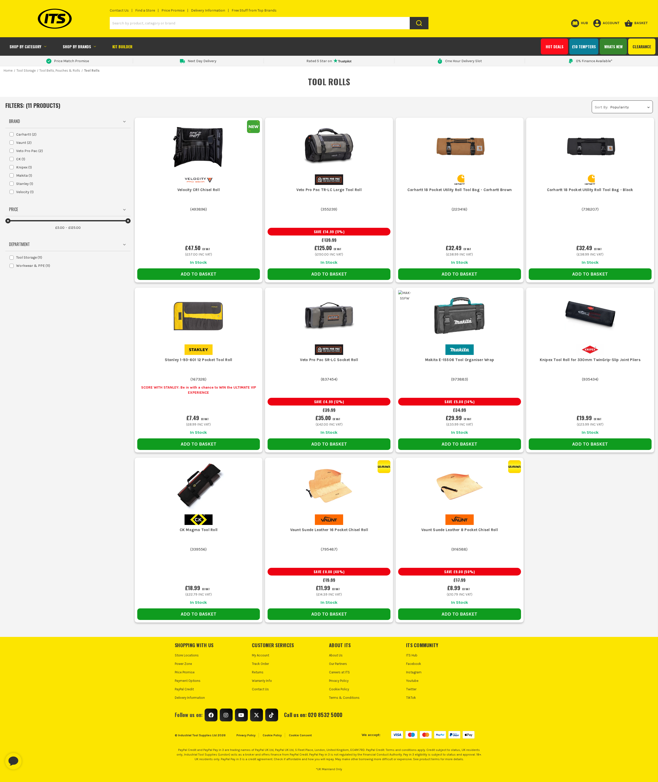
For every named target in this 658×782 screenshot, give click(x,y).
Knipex (24, 167)
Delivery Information (208, 10)
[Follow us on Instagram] (226, 715)
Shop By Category (25, 46)
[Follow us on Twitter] (256, 715)
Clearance (642, 46)
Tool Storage (29, 257)
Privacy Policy (339, 681)
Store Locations (187, 655)
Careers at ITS (339, 672)
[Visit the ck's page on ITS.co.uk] (199, 519)
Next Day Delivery (202, 61)
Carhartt (26, 134)
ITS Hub (411, 655)
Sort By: (601, 107)
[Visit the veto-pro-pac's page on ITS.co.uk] (329, 179)
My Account (260, 655)
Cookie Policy (339, 689)
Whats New (613, 46)
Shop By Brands (77, 46)
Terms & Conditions (344, 698)
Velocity (25, 192)
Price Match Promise (71, 61)
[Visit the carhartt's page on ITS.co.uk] (459, 179)
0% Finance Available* (594, 61)
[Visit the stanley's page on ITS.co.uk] (199, 349)
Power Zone (183, 664)
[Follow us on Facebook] (211, 715)
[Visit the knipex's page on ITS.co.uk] (590, 349)
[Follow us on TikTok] (271, 715)
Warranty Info (262, 681)
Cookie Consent (300, 735)
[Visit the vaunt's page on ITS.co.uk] (329, 519)
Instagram (414, 672)
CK (20, 159)
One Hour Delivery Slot (463, 61)
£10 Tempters (584, 46)
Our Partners (338, 664)
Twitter (411, 689)
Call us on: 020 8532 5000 (313, 715)
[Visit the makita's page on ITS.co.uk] (459, 349)
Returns (257, 672)
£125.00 (74, 227)
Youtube (412, 681)
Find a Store (145, 10)
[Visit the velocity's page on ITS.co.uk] (199, 179)
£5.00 (60, 227)
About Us (336, 655)
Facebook (413, 664)
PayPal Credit (184, 689)
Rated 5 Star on (319, 61)
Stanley (24, 184)
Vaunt (24, 142)
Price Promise (173, 10)
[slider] (8, 220)
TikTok (411, 698)
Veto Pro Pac (29, 151)
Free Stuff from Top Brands (254, 10)
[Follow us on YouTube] (241, 715)
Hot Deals (554, 46)
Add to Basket (198, 274)
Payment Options (187, 681)
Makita (24, 175)
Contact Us (119, 10)
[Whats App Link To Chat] (30, 758)
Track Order (260, 664)
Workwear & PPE (33, 265)
